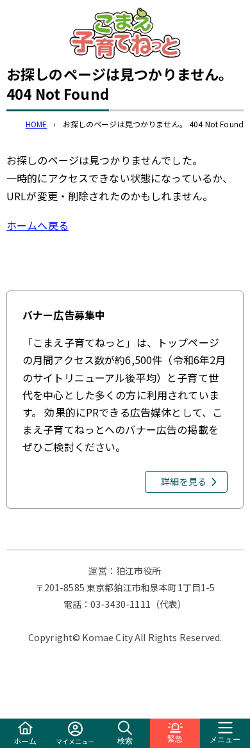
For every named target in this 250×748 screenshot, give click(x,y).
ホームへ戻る (37, 225)
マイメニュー (75, 741)
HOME (36, 123)
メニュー (225, 739)
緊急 (175, 739)
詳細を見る (183, 481)
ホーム (25, 740)
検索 (125, 740)
